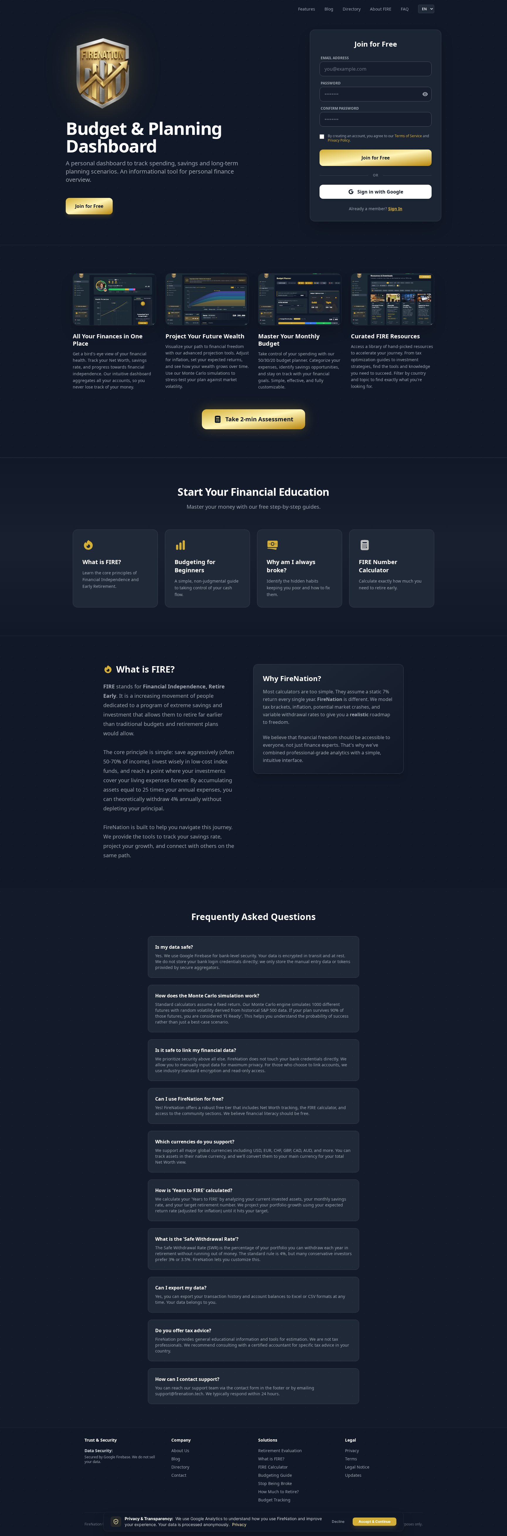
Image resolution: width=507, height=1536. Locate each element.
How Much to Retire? (278, 1491)
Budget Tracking (274, 1500)
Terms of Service (408, 135)
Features (306, 9)
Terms (351, 1459)
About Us (180, 1450)
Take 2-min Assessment (259, 419)
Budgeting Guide (275, 1475)
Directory (352, 9)
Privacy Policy (339, 140)
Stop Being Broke (275, 1483)
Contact (178, 1475)
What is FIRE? (271, 1459)
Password (331, 83)
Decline (338, 1521)
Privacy (352, 1450)
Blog (329, 9)
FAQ (405, 9)
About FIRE (380, 9)
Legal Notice (357, 1467)
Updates (353, 1475)
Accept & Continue (375, 1521)
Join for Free (89, 206)
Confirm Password (340, 108)
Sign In (395, 208)
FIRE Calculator (273, 1467)
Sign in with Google (380, 192)
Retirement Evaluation (280, 1450)
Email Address (335, 58)
